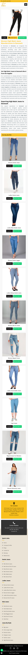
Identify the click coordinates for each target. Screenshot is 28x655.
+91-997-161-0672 (6, 1)
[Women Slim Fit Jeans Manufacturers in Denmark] (14, 312)
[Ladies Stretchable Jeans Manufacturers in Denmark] (14, 377)
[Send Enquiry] (14, 22)
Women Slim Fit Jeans (9, 597)
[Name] (25, 4)
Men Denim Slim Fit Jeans (10, 566)
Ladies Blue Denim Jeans (10, 590)
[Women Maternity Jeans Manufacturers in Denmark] (14, 475)
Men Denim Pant (8, 576)
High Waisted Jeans (8, 640)
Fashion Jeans (7, 637)
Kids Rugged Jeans (8, 613)
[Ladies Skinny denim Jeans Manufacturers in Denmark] (14, 279)
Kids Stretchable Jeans (9, 611)
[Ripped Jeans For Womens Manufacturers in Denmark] (14, 442)
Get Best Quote (13, 37)
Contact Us (14, 531)
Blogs (5, 547)
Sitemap (6, 553)
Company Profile (8, 545)
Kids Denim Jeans (8, 606)
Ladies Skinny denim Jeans (10, 595)
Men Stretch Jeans (8, 571)
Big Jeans (6, 627)
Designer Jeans (7, 635)
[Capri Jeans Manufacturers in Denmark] (14, 410)
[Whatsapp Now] (2, 650)
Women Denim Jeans (9, 585)
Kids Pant (6, 619)
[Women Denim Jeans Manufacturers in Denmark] (14, 149)
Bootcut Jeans (7, 632)
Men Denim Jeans (8, 563)
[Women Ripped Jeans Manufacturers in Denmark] (14, 344)
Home (5, 542)
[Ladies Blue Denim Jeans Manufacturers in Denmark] (14, 214)
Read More (9, 166)
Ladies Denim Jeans (8, 587)
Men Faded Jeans (8, 574)
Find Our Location (14, 515)
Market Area (6, 555)
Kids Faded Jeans (8, 608)
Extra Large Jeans (8, 629)
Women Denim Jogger (9, 592)
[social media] (10, 648)
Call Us (4, 37)
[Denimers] (3, 4)
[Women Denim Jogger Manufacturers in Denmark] (14, 247)
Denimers (11, 645)
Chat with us (23, 37)
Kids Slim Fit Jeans (8, 616)
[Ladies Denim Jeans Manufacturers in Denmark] (14, 182)
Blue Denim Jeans (8, 569)
